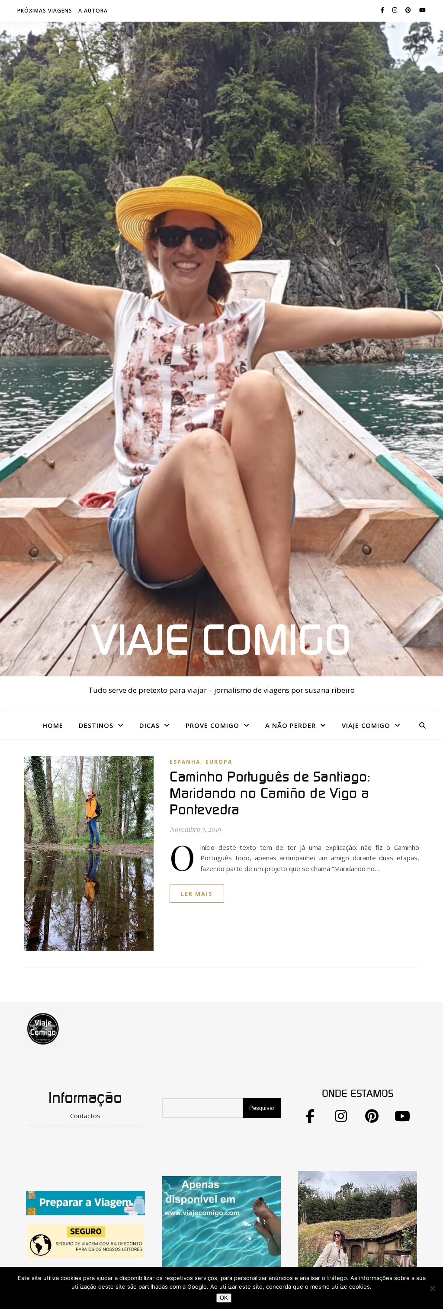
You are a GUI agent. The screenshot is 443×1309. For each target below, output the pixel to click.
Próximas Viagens (44, 10)
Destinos (96, 725)
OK (224, 1298)
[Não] (432, 1288)
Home (52, 725)
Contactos (85, 1115)
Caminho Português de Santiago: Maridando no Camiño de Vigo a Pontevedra (270, 793)
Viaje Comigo (221, 641)
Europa (218, 761)
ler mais (197, 893)
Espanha (185, 761)
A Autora (93, 10)
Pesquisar (261, 1108)
